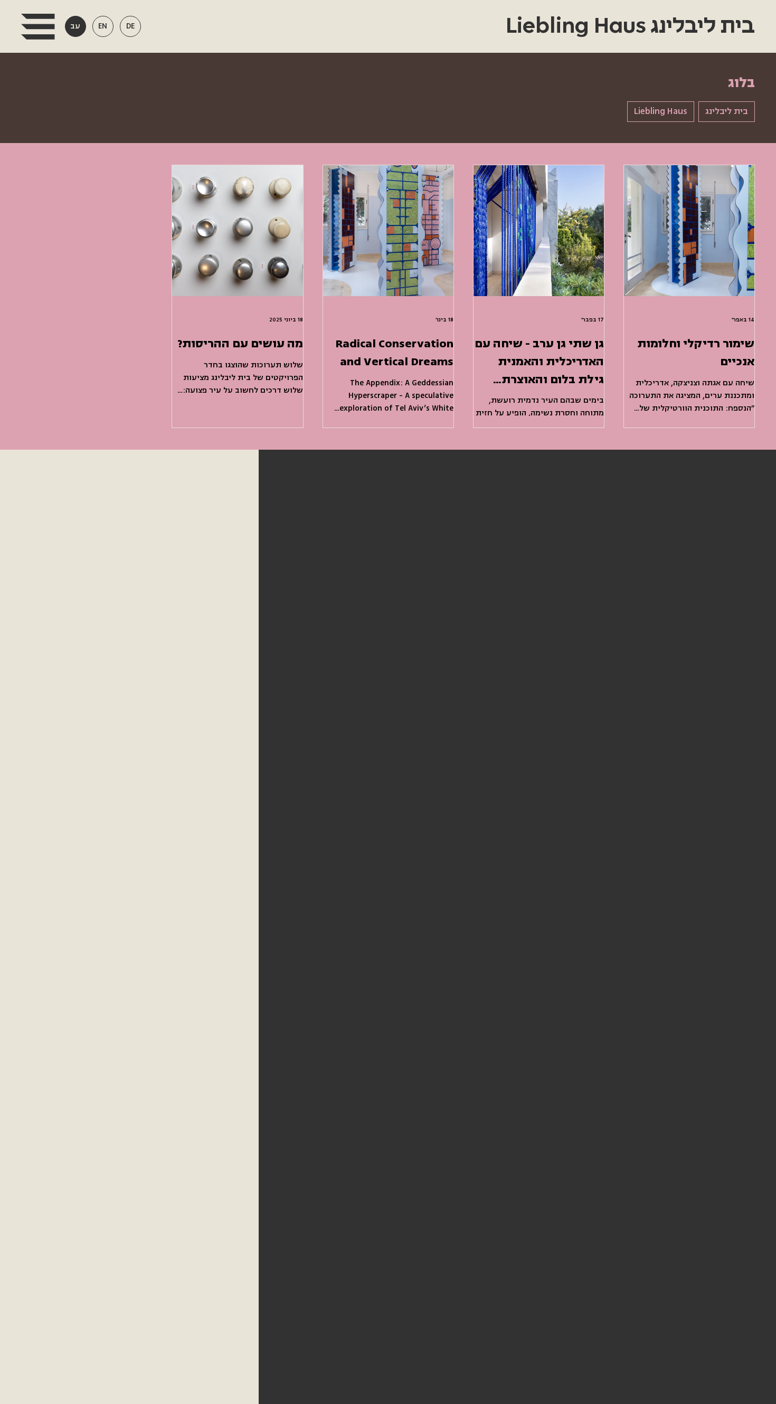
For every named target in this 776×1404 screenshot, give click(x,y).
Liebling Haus (660, 111)
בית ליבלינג (726, 111)
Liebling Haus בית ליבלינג (628, 26)
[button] (37, 27)
